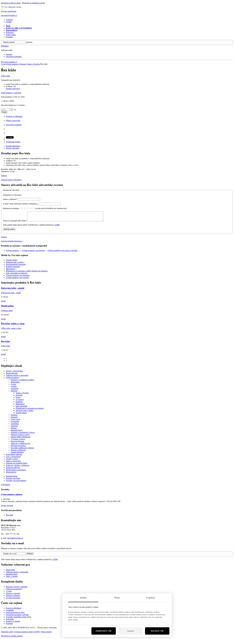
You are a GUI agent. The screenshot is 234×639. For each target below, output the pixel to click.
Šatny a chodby (12, 576)
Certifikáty (10, 610)
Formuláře (10, 619)
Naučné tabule (11, 260)
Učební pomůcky (12, 64)
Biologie (23, 64)
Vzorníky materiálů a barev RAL (18, 617)
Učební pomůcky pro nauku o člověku (62, 250)
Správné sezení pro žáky (15, 612)
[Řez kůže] (5, 76)
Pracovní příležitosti (13, 608)
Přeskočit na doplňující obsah (33, 3)
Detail (3, 301)
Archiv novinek (7, 505)
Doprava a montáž (13, 593)
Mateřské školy (12, 574)
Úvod (3, 64)
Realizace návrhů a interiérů (16, 587)
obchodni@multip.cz (9, 15)
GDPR (57, 225)
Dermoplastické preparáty (16, 264)
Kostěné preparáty (13, 267)
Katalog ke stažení (13, 621)
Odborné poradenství (14, 589)
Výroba (9, 591)
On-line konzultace (13, 598)
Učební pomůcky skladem (11, 494)
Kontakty (9, 623)
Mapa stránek (46, 632)
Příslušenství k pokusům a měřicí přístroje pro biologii (26, 271)
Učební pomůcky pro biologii (33, 250)
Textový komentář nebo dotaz (15, 221)
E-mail (20, 204)
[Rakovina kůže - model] (11, 293)
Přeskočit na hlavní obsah (11, 3)
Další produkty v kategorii (11, 93)
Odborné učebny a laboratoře (17, 572)
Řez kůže (9, 515)
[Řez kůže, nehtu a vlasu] (11, 328)
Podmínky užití (7, 632)
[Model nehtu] (7, 311)
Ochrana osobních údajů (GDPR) (27, 632)
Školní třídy (10, 570)
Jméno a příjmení (10, 199)
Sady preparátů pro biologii (16, 273)
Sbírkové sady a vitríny (15, 262)
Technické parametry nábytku (17, 615)
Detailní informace (13, 89)
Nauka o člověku (33, 64)
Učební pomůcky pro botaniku (17, 275)
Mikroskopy (10, 269)
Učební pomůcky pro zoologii (17, 278)
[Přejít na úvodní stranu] (8, 11)
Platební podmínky (13, 595)
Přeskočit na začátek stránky (12, 636)
